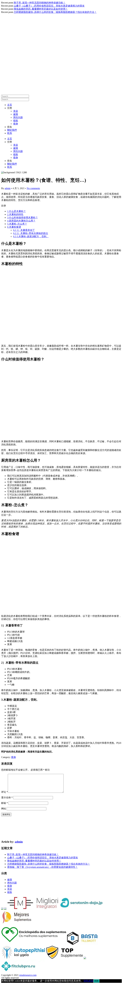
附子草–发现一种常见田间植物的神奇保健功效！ (39, 2)
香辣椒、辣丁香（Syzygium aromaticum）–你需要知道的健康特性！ (42, 867)
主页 (9, 105)
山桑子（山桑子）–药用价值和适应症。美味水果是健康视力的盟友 (49, 5)
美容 (15, 111)
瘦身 (15, 123)
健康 (15, 114)
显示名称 (7, 797)
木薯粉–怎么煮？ (17, 224)
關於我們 (12, 130)
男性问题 (18, 117)
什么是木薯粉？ (16, 211)
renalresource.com (27, 975)
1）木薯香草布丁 (24, 230)
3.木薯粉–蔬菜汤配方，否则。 (31, 236)
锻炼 (15, 120)
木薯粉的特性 (15, 214)
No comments (33, 188)
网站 (3, 808)
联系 (9, 133)
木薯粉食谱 (14, 227)
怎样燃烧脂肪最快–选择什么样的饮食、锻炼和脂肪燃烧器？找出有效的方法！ (55, 12)
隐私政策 (88, 981)
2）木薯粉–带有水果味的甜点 (30, 233)
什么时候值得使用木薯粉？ (22, 217)
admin (7, 188)
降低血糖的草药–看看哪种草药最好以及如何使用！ (41, 9)
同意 (96, 981)
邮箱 (4, 803)
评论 (4, 792)
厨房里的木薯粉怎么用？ (21, 220)
